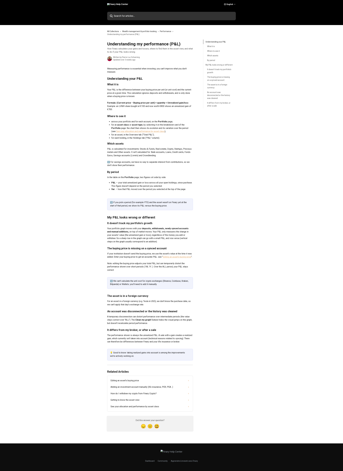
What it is (211, 46)
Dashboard (149, 461)
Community (163, 461)
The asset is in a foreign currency (217, 86)
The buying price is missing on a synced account (218, 78)
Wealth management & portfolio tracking (139, 31)
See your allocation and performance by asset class (140, 131)
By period (211, 60)
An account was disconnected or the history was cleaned (218, 95)
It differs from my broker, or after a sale (218, 104)
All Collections (113, 31)
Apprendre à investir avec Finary (184, 461)
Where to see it (213, 51)
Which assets (212, 56)
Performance (165, 31)
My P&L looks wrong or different (219, 65)
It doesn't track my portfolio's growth (219, 70)
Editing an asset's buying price (177, 257)
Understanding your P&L (216, 42)
